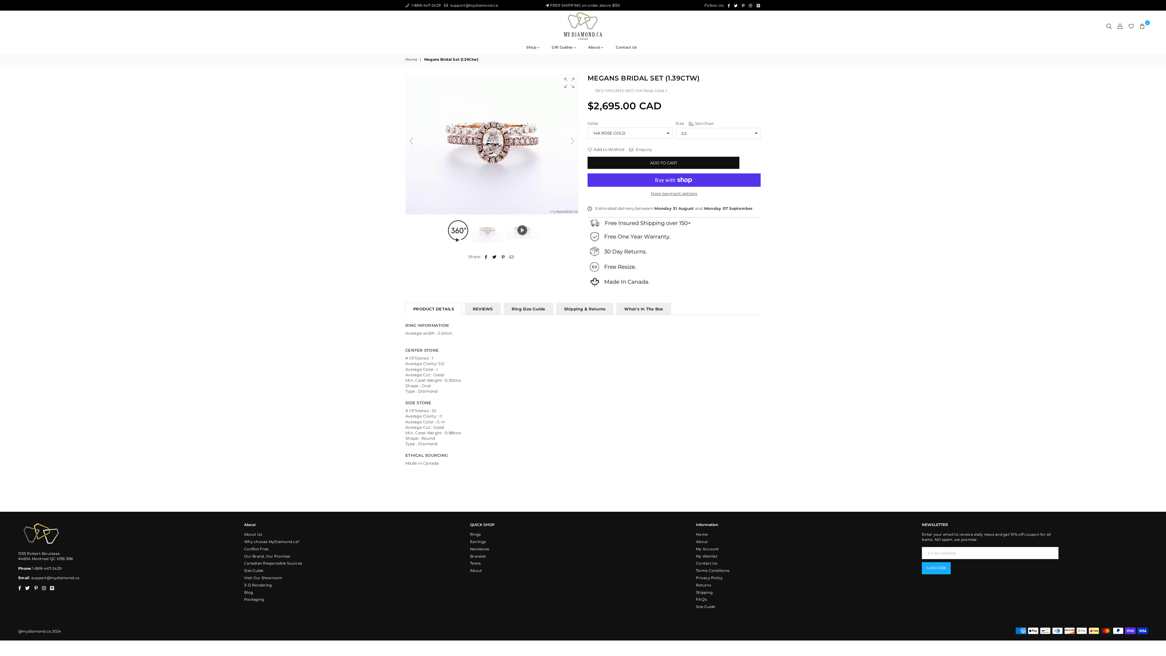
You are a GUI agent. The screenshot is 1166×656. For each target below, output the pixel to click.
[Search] (1109, 25)
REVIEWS (483, 308)
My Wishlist (707, 556)
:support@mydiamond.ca (54, 578)
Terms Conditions (712, 570)
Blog (248, 592)
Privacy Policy (709, 578)
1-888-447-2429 (425, 5)
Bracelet (478, 556)
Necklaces (479, 549)
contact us (626, 47)
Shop (531, 47)
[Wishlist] (1131, 25)
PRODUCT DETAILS (433, 308)
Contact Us (707, 563)
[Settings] (1120, 25)
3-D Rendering (258, 585)
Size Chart (704, 123)
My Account (707, 549)
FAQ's (701, 599)
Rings (475, 534)
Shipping (704, 592)
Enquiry (643, 149)
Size (695, 123)
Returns (703, 585)
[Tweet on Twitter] (494, 256)
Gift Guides (562, 47)
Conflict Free (256, 549)
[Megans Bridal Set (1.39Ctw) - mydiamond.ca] (487, 230)
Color (593, 123)
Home (411, 59)
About (594, 47)
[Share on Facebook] (486, 256)
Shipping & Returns (585, 308)
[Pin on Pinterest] (503, 256)
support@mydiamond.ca (473, 5)
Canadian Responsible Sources (273, 563)
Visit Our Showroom (263, 578)
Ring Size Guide (528, 308)
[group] (491, 144)
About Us (253, 534)
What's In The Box (643, 308)
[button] (569, 83)
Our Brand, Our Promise (267, 556)
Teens (475, 563)
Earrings (478, 541)
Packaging (254, 599)
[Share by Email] (512, 256)
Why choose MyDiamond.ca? (271, 541)
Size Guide (254, 570)
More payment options (674, 193)
